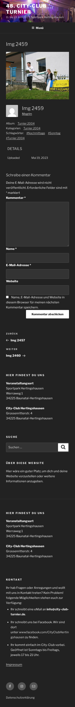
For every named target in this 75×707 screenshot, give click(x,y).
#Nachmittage (35, 133)
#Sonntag (54, 133)
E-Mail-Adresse (18, 265)
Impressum (14, 664)
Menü (39, 28)
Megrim (27, 113)
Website (12, 281)
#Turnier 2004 (15, 138)
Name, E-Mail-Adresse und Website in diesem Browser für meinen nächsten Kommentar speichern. (35, 302)
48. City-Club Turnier (26, 9)
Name (11, 249)
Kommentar (16, 198)
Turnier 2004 (26, 123)
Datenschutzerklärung (20, 697)
